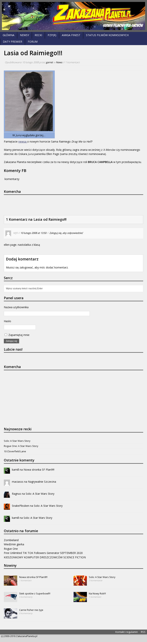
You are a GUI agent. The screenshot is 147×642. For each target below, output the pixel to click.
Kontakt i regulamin (126, 632)
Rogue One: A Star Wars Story (21, 446)
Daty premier (12, 41)
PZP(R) (52, 35)
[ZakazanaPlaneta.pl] (73, 16)
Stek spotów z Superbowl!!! (34, 593)
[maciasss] (7, 483)
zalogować (26, 267)
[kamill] (7, 471)
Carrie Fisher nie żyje (31, 610)
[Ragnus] (7, 495)
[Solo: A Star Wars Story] (80, 583)
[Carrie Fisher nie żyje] (10, 616)
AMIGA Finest (71, 35)
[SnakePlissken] (7, 507)
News (59, 62)
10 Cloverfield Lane (15, 451)
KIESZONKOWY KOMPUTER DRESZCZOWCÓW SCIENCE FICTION (45, 557)
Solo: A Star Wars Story (17, 441)
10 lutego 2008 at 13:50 (33, 233)
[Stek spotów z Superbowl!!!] (10, 600)
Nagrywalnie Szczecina (42, 481)
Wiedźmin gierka (14, 544)
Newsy (24, 35)
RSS (143, 632)
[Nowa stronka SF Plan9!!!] (10, 583)
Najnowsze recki (18, 429)
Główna (8, 35)
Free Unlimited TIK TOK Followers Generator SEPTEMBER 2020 (43, 553)
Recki (38, 35)
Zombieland (11, 540)
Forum (33, 41)
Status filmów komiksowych (107, 35)
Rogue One (11, 548)
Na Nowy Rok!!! (97, 593)
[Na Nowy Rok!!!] (80, 600)
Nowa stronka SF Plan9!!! (39, 469)
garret (49, 62)
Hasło (7, 321)
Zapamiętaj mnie (18, 335)
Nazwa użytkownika (16, 307)
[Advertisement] (61, 204)
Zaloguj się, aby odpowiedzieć (66, 233)
